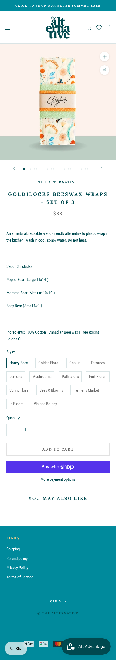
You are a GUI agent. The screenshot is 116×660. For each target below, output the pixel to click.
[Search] (89, 27)
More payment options (58, 479)
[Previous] (14, 168)
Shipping (13, 549)
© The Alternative (58, 613)
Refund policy (17, 558)
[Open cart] (109, 27)
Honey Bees (18, 362)
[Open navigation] (7, 28)
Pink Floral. (98, 376)
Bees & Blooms (51, 390)
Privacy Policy (17, 567)
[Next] (102, 168)
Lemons (15, 376)
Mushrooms (42, 376)
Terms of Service (19, 577)
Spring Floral (19, 390)
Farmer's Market (86, 390)
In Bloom (16, 403)
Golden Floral (48, 362)
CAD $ (55, 601)
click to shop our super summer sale (58, 6)
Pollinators (70, 376)
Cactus (74, 362)
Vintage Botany (45, 403)
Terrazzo (98, 362)
